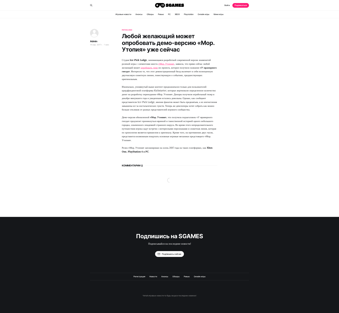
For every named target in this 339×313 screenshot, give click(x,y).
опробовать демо (149, 67)
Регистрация (139, 276)
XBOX (177, 14)
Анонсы (138, 14)
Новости (153, 276)
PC (169, 14)
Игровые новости (123, 14)
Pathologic (127, 30)
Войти (227, 5)
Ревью (161, 14)
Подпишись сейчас (171, 254)
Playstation (188, 14)
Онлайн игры (203, 14)
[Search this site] (91, 5)
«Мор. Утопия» (166, 63)
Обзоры (150, 14)
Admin (93, 41)
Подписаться (241, 5)
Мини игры (218, 14)
